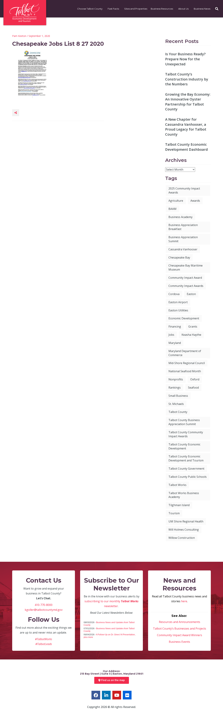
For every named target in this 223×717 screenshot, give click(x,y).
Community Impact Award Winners (179, 635)
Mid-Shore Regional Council (186, 363)
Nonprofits (175, 379)
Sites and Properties (135, 8)
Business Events (179, 642)
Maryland (174, 343)
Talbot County (177, 412)
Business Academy (180, 217)
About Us (183, 8)
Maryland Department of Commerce (184, 353)
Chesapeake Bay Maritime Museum (185, 267)
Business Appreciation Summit (183, 239)
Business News (202, 8)
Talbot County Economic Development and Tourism (185, 458)
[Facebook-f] (95, 695)
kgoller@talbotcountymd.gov (44, 610)
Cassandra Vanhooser (182, 249)
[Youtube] (116, 695)
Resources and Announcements (179, 622)
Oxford (194, 379)
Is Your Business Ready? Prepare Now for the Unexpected (185, 59)
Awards (195, 201)
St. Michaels (176, 404)
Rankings (174, 387)
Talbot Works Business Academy (183, 495)
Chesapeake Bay (179, 257)
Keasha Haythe (191, 335)
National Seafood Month (184, 371)
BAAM (172, 209)
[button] (217, 9)
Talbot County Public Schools (187, 477)
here (184, 601)
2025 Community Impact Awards (184, 190)
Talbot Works (177, 485)
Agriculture (175, 201)
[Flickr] (127, 695)
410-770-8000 (43, 605)
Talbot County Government (186, 468)
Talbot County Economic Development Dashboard (186, 147)
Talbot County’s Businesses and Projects (179, 628)
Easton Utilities (178, 310)
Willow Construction (181, 538)
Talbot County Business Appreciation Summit (184, 422)
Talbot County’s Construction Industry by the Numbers (186, 79)
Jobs (171, 335)
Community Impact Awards (185, 286)
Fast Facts (113, 8)
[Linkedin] (106, 695)
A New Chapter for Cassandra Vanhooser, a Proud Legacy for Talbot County (185, 127)
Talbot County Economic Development (184, 446)
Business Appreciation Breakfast (183, 227)
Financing (174, 326)
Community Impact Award (185, 278)
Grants (192, 326)
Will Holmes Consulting (183, 529)
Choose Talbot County (89, 8)
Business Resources (162, 8)
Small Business (178, 396)
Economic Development (183, 318)
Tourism (174, 513)
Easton (191, 294)
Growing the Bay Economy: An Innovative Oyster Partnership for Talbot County (187, 102)
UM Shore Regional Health (185, 521)
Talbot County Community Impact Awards (185, 434)
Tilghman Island (179, 505)
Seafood (193, 387)
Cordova (173, 294)
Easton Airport (178, 302)
